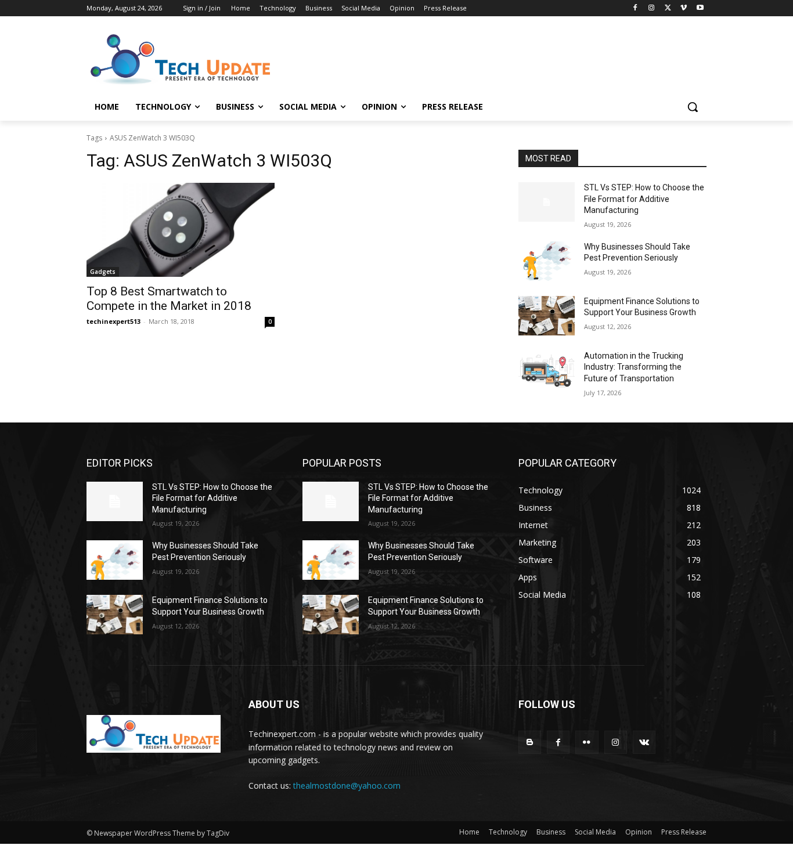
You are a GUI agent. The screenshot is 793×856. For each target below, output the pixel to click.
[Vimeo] (683, 8)
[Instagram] (651, 8)
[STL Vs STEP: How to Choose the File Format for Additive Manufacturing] (546, 202)
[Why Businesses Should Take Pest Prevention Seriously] (546, 261)
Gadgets (103, 272)
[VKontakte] (644, 742)
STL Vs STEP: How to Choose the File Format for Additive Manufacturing (644, 199)
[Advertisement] (483, 58)
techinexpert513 (113, 321)
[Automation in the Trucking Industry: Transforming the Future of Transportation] (546, 370)
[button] (693, 107)
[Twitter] (668, 8)
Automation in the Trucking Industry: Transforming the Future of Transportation (633, 367)
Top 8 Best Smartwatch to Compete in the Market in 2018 (168, 298)
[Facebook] (635, 8)
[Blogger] (529, 742)
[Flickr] (586, 742)
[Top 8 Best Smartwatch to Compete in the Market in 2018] (180, 230)
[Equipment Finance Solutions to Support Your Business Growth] (546, 315)
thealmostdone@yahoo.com (347, 785)
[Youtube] (700, 8)
